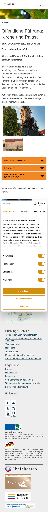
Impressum (10, 376)
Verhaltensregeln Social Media (19, 380)
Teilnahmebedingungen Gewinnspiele (22, 383)
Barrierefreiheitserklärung (16, 387)
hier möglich (23, 49)
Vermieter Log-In (12, 344)
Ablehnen (24, 306)
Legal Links (12, 365)
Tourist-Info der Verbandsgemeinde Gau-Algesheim (23, 339)
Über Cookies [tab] (39, 211)
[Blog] (7, 408)
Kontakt (8, 369)
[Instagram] (13, 408)
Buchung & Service (17, 331)
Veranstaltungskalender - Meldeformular (23, 358)
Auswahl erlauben (24, 299)
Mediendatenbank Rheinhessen (19, 355)
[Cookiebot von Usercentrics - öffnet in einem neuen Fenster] (34, 204)
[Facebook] (7, 402)
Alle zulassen (24, 291)
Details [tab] (23, 211)
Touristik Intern (11, 351)
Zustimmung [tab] (8, 211)
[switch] (41, 264)
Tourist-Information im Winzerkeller (21, 335)
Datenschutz (11, 373)
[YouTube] (13, 402)
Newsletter (10, 348)
